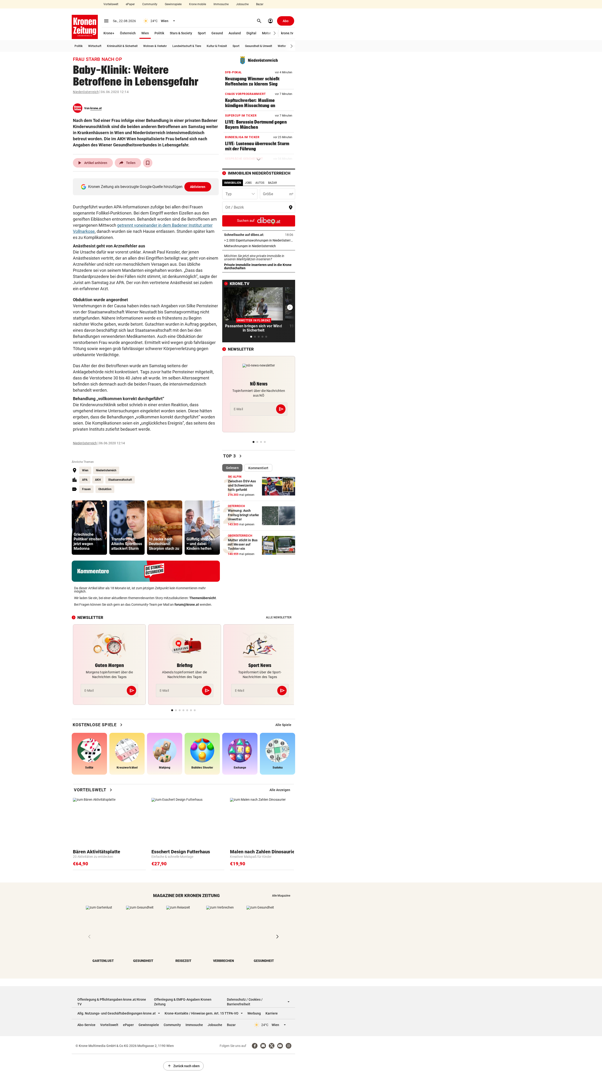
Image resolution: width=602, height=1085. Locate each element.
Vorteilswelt (110, 4)
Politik (159, 33)
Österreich (128, 33)
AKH (98, 479)
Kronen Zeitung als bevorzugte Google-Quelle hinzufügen (147, 186)
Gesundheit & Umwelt (258, 46)
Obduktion (104, 489)
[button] (275, 33)
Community (149, 4)
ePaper (130, 4)
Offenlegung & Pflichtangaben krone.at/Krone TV (111, 1002)
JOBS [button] (248, 182)
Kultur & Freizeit (217, 46)
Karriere (271, 1013)
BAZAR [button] (272, 182)
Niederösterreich (86, 92)
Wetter (282, 46)
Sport (202, 33)
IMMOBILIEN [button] (232, 182)
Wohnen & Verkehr (155, 46)
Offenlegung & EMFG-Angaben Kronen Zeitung (182, 1002)
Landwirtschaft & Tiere (186, 46)
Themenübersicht (202, 598)
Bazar (259, 4)
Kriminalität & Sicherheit (122, 46)
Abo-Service (86, 1025)
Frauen (86, 489)
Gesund (217, 33)
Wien (145, 33)
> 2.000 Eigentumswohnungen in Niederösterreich (258, 240)
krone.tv (287, 33)
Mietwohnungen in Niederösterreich (258, 246)
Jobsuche (242, 4)
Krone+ (108, 33)
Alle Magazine (281, 895)
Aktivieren (198, 187)
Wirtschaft (94, 46)
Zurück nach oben (183, 1066)
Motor (266, 33)
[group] (89, 527)
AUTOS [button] (259, 182)
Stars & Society (181, 33)
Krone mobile (197, 4)
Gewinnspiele (173, 4)
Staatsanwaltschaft (120, 479)
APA (84, 479)
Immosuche (221, 4)
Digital (251, 33)
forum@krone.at (186, 604)
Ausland (235, 33)
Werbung (254, 1013)
